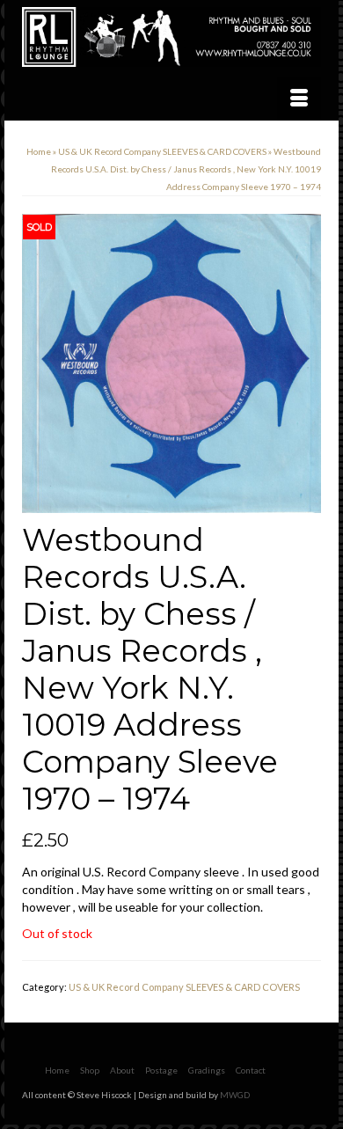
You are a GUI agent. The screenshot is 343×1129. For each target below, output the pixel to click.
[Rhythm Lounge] (171, 37)
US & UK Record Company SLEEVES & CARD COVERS (184, 987)
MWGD (235, 1094)
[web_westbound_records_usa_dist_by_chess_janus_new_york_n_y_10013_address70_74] (171, 362)
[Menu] (299, 99)
